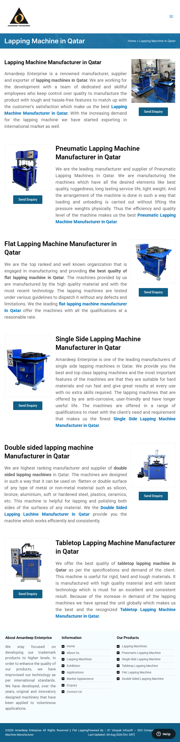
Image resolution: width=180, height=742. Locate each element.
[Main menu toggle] (171, 16)
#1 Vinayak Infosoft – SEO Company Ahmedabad (139, 730)
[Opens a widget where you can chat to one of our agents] (163, 734)
